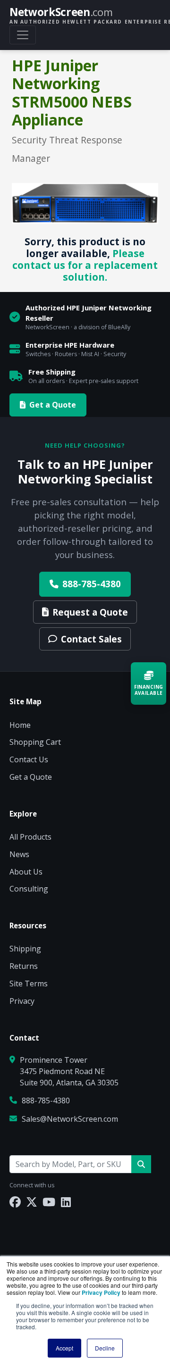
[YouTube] (48, 1201)
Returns (23, 966)
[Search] (141, 1164)
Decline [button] (105, 1348)
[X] (31, 1201)
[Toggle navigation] (22, 34)
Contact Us (28, 759)
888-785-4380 (91, 584)
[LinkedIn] (66, 1201)
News (19, 854)
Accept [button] (64, 1348)
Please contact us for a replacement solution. (85, 265)
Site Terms (28, 983)
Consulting (28, 889)
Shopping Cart (35, 742)
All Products (30, 837)
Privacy (21, 1001)
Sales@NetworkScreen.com (70, 1119)
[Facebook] (15, 1201)
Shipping (25, 948)
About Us (25, 872)
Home (20, 725)
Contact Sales (91, 639)
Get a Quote (52, 405)
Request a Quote (90, 612)
